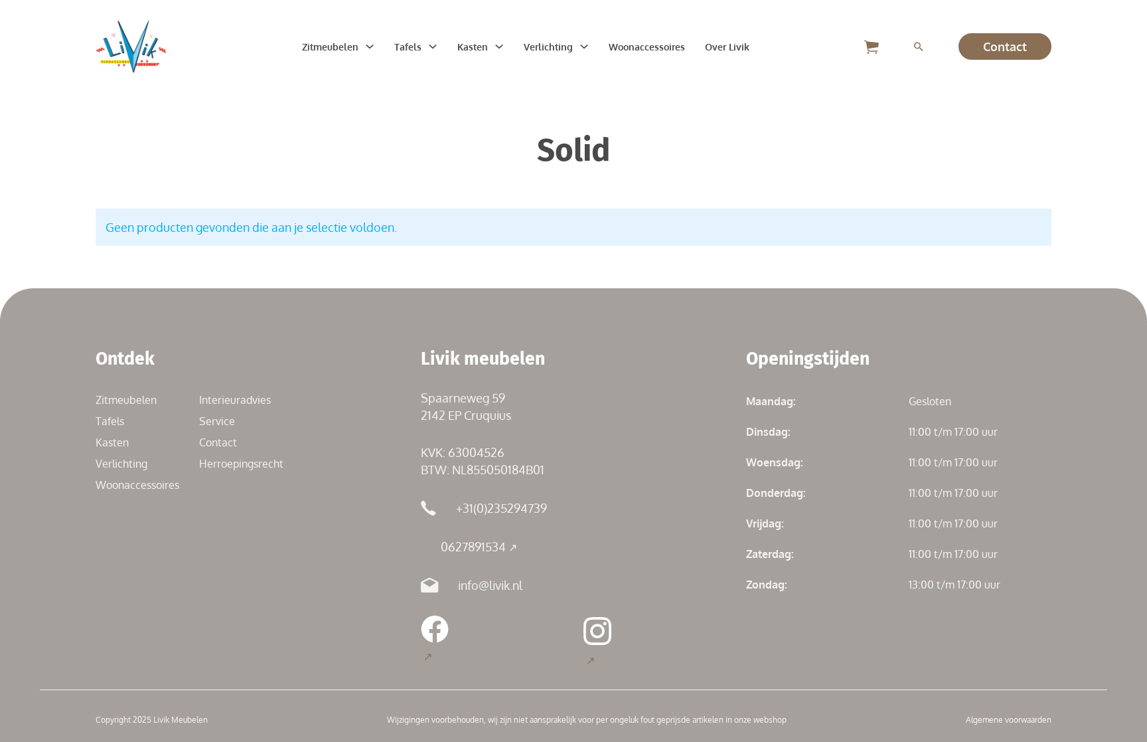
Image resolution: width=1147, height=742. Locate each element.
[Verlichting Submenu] (584, 46)
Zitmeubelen (330, 46)
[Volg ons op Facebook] (435, 639)
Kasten (472, 46)
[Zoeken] (919, 46)
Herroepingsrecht (241, 463)
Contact (1005, 46)
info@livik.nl (490, 585)
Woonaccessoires (647, 46)
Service (217, 421)
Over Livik (727, 46)
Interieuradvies (235, 400)
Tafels (407, 46)
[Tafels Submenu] (432, 46)
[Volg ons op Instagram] (597, 641)
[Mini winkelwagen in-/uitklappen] (871, 47)
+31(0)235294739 (501, 508)
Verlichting (548, 46)
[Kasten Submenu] (499, 46)
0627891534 (473, 546)
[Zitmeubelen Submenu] (369, 46)
